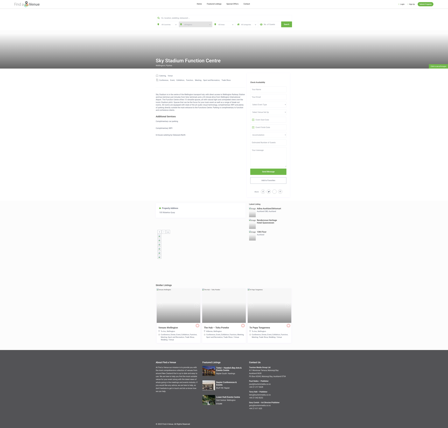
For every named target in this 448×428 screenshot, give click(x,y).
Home (199, 4)
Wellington (160, 65)
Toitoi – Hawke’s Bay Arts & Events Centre (229, 369)
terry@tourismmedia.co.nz (260, 395)
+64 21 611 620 (255, 408)
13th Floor (261, 232)
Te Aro (163, 331)
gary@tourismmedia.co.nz (260, 405)
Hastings (231, 373)
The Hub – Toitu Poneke (216, 327)
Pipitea (169, 65)
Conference (163, 80)
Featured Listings (214, 4)
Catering (162, 76)
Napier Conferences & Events (226, 383)
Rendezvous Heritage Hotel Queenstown (267, 221)
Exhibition (180, 80)
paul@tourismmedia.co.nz (260, 384)
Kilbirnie (209, 331)
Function (189, 80)
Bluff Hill (219, 388)
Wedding (164, 340)
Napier (227, 388)
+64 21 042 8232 (256, 398)
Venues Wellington (168, 327)
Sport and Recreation (211, 80)
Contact (246, 4)
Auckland (272, 211)
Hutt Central (221, 400)
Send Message (268, 172)
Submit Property (426, 4)
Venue (170, 76)
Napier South (221, 373)
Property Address (170, 208)
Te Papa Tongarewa (259, 327)
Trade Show (226, 80)
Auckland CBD (262, 211)
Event (172, 80)
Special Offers (232, 4)
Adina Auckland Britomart (269, 208)
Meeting (198, 80)
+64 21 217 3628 (256, 387)
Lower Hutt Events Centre (228, 397)
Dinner (173, 335)
